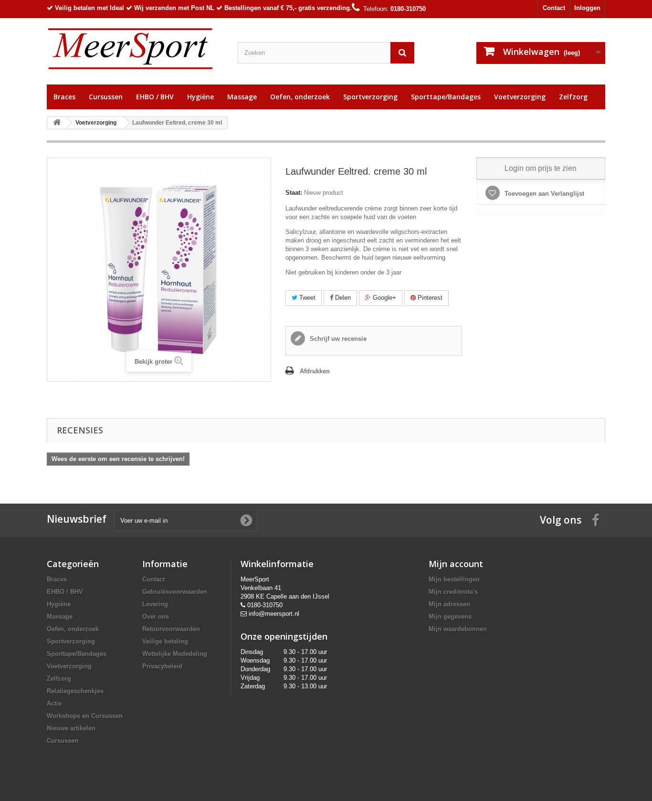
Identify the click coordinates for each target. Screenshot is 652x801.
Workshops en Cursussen (85, 715)
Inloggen (587, 7)
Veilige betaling (165, 641)
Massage (242, 96)
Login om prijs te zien (541, 168)
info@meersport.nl (274, 613)
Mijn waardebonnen (458, 628)
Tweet (306, 297)
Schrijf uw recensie (337, 338)
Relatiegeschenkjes (75, 691)
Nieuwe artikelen (71, 728)
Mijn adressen (449, 604)
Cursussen (106, 96)
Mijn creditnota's (453, 591)
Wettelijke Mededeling (174, 653)
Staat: (293, 192)
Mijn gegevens (450, 616)
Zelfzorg (573, 96)
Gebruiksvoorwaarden (174, 591)
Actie (54, 703)
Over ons (155, 616)
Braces (64, 96)
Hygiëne (200, 96)
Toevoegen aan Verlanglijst (543, 193)
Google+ (383, 297)
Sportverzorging (370, 96)
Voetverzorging (520, 96)
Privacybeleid (162, 666)
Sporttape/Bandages (446, 96)
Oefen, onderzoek (300, 96)
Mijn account (456, 563)
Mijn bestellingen (454, 579)
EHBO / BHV (155, 96)
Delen (342, 297)
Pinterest (429, 297)
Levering (155, 604)
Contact (554, 7)
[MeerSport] (135, 49)
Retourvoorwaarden (171, 628)
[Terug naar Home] (57, 123)
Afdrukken (315, 371)
